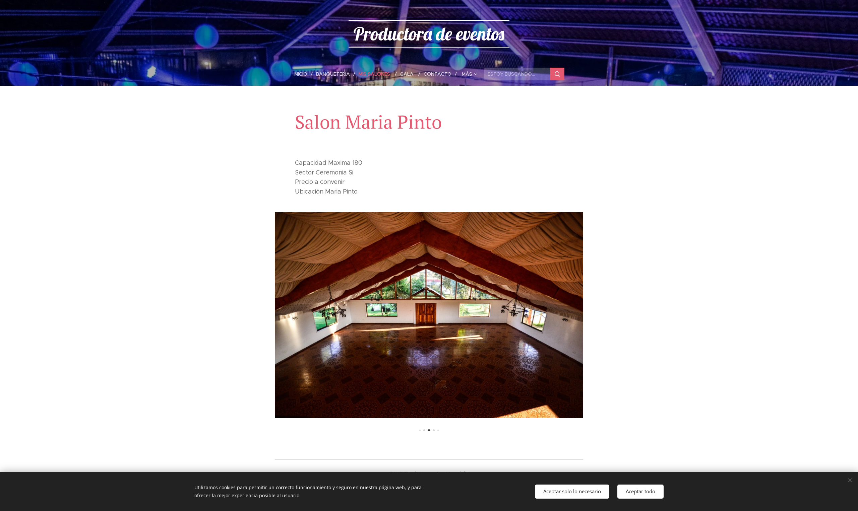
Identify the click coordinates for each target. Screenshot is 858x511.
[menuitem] (303, 74)
